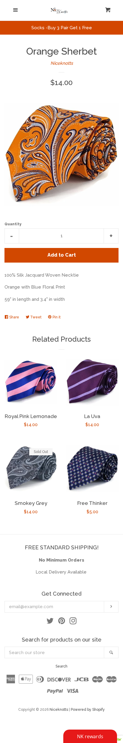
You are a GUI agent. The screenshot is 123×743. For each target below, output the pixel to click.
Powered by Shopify (88, 709)
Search (61, 666)
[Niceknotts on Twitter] (50, 622)
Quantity (12, 224)
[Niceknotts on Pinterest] (61, 622)
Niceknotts (61, 63)
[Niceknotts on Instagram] (73, 622)
